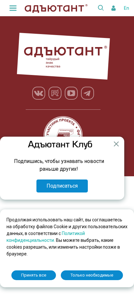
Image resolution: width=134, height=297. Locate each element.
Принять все (33, 275)
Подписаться (62, 186)
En (126, 8)
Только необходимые (92, 275)
